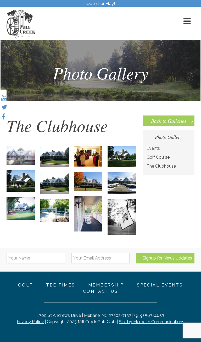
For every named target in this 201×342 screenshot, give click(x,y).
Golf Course (158, 157)
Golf (25, 285)
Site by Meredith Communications (151, 321)
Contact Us (100, 291)
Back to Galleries (168, 120)
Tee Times (60, 285)
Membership (106, 285)
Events (153, 148)
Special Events (160, 285)
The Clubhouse (161, 166)
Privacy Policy (30, 321)
